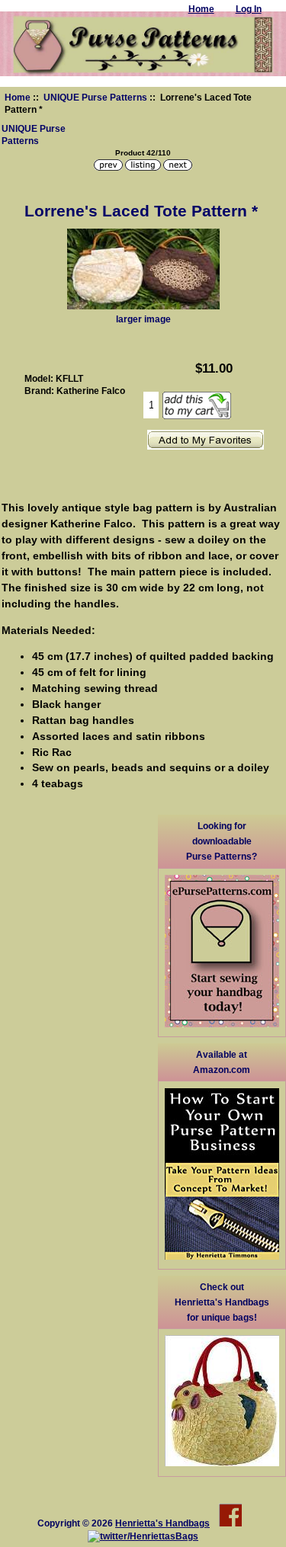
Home (18, 97)
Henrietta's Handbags (162, 1523)
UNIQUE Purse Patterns (95, 97)
